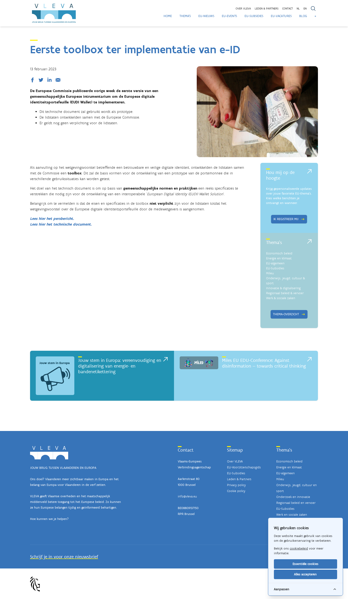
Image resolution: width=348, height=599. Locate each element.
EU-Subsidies (254, 16)
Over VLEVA (243, 8)
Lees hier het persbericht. (52, 218)
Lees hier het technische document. (61, 224)
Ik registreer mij (286, 219)
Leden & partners (266, 8)
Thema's (185, 16)
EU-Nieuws (206, 16)
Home (168, 16)
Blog (303, 16)
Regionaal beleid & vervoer (285, 293)
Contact (287, 8)
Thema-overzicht (286, 314)
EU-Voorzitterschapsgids (244, 467)
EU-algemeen (275, 263)
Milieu (270, 273)
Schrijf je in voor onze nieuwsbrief (64, 556)
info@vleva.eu (187, 496)
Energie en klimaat (279, 258)
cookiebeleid (299, 548)
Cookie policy (236, 491)
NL (298, 8)
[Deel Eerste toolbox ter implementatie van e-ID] (33, 80)
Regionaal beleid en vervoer (296, 503)
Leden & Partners (239, 479)
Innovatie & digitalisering (283, 288)
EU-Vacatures (281, 16)
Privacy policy (236, 485)
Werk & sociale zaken (280, 298)
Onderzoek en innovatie (293, 497)
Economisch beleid (279, 253)
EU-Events (229, 16)
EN (305, 8)
